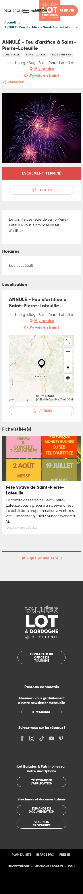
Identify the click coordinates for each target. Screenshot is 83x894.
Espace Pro (45, 855)
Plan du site (21, 855)
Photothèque (18, 866)
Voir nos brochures (41, 823)
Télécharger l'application (41, 781)
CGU (71, 866)
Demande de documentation (41, 810)
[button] (15, 11)
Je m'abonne (41, 712)
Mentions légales (49, 866)
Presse (64, 855)
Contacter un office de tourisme (41, 657)
